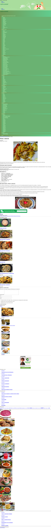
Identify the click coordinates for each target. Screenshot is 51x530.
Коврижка (4, 131)
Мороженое (4, 98)
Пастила (4, 99)
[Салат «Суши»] (6, 485)
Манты (4, 48)
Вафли (4, 114)
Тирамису (4, 101)
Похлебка (4, 22)
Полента (4, 54)
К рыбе (4, 112)
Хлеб (3, 118)
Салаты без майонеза (6, 71)
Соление (4, 89)
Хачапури (4, 125)
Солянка (4, 24)
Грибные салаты (5, 58)
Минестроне (4, 21)
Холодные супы (5, 27)
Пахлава (4, 122)
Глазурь (4, 130)
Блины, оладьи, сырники (6, 116)
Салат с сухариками (6, 68)
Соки (3, 83)
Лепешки (4, 123)
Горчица (4, 109)
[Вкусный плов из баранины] (6, 249)
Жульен (4, 41)
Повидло (4, 87)
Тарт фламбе (3, 339)
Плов (7, 136)
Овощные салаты (5, 64)
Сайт (0, 298)
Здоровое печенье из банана (5, 332)
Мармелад (4, 97)
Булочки (4, 121)
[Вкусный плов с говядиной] (6, 283)
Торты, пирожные (5, 117)
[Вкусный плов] (6, 260)
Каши (3, 43)
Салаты (2, 55)
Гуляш (4, 38)
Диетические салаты (6, 62)
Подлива (4, 53)
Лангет (4, 46)
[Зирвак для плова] (5, 226)
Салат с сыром (5, 69)
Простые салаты (5, 66)
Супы (2, 16)
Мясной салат (5, 60)
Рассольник (4, 23)
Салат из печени (5, 67)
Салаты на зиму (5, 72)
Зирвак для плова (3, 228)
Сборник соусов (5, 103)
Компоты (4, 80)
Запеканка (4, 128)
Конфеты (4, 96)
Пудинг (4, 100)
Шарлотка (4, 127)
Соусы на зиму (5, 106)
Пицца (4, 124)
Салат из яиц (5, 63)
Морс (3, 78)
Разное (2, 132)
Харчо (4, 26)
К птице (4, 111)
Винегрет (4, 56)
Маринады (4, 107)
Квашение (4, 91)
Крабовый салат (5, 59)
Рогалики (4, 120)
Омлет (4, 49)
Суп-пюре (4, 25)
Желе (4, 94)
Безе (3, 93)
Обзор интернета (5, 133)
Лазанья (4, 45)
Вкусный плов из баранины (5, 250)
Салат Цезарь (5, 70)
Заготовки (3, 85)
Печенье (4, 119)
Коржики (4, 115)
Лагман (4, 20)
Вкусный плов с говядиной (5, 284)
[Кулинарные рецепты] (4, 7)
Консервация (5, 92)
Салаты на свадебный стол (7, 73)
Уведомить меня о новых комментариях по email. (8, 301)
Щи (3, 28)
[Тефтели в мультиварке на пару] (6, 434)
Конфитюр (4, 86)
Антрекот (4, 30)
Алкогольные (5, 84)
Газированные (5, 82)
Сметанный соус (5, 104)
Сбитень (4, 79)
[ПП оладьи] (5, 353)
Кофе (3, 77)
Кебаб (4, 44)
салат (42, 407)
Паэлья (4, 51)
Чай (3, 76)
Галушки (4, 37)
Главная (1, 136)
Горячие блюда (3, 29)
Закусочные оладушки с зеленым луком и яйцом (8, 325)
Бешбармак (4, 32)
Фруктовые (4, 81)
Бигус (4, 33)
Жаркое (4, 40)
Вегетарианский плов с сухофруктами (7, 273)
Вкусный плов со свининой (5, 239)
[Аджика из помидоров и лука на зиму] (5, 493)
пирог (31, 407)
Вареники (4, 36)
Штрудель (4, 126)
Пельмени (4, 52)
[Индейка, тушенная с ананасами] (6, 468)
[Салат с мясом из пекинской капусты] (7, 451)
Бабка (4, 31)
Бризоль (4, 35)
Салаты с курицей (5, 61)
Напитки (2, 75)
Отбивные (4, 50)
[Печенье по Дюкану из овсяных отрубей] (7, 426)
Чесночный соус (5, 108)
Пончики (4, 129)
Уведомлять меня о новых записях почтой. (7, 302)
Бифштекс (4, 34)
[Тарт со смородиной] (5, 346)
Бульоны (4, 18)
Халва (4, 102)
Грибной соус (5, 110)
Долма (4, 39)
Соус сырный (5, 105)
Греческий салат (5, 57)
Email (1, 297)
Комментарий (2, 294)
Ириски (4, 95)
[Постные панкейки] (7, 510)
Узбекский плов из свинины (5, 316)
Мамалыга (4, 47)
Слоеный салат (5, 74)
